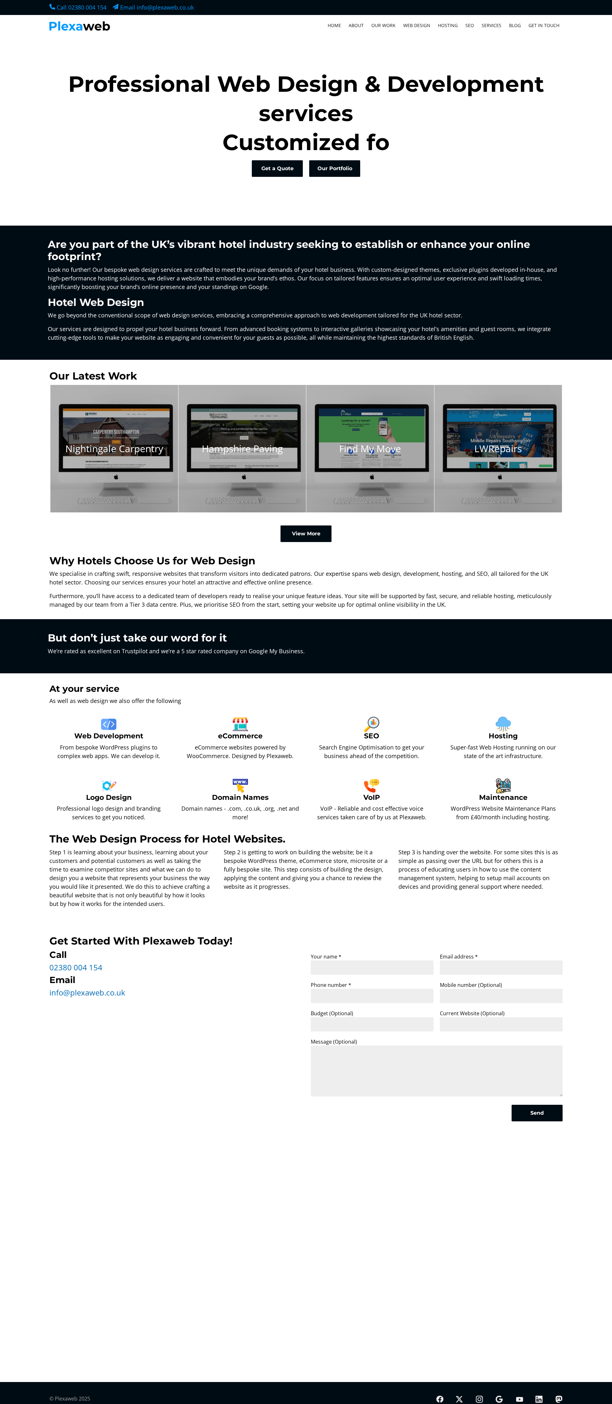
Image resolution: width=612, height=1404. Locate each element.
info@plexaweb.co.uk (87, 992)
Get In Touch (543, 25)
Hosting (448, 25)
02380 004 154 (75, 967)
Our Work (383, 25)
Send (537, 1113)
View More (306, 534)
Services (491, 25)
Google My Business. (277, 651)
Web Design (416, 25)
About (356, 25)
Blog (515, 25)
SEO (469, 25)
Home (334, 25)
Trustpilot (135, 651)
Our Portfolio (334, 168)
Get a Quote (277, 168)
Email (156, 7)
